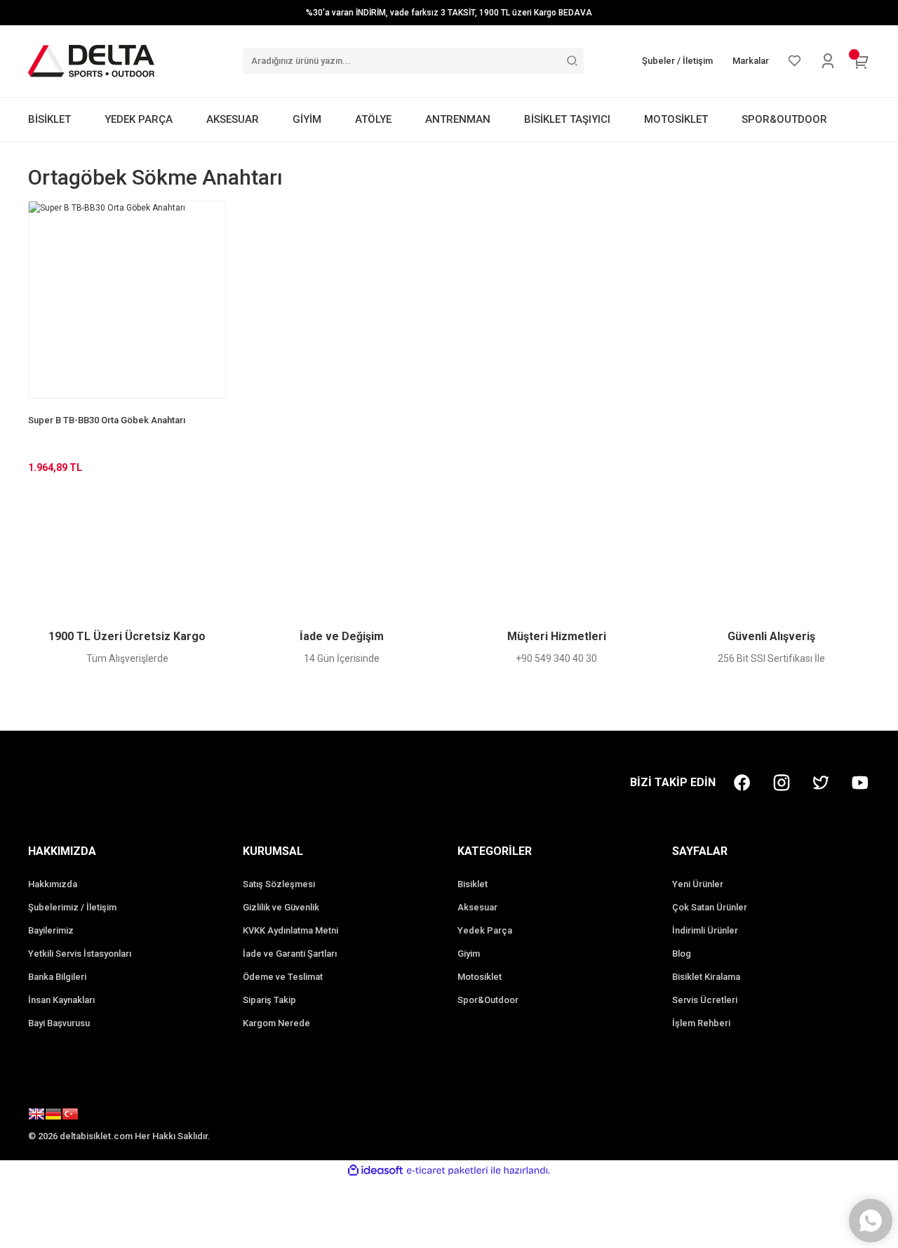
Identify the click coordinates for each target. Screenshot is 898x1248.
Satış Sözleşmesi (279, 884)
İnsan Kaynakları (61, 1000)
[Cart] (861, 61)
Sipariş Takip (269, 1000)
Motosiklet (479, 976)
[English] (36, 1116)
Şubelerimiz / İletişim (72, 907)
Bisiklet (472, 884)
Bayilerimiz (51, 930)
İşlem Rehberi (701, 1023)
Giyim (468, 953)
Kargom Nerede (276, 1023)
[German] (53, 1116)
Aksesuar (477, 907)
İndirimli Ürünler (705, 930)
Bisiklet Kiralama (706, 976)
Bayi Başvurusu (59, 1023)
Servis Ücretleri (704, 1000)
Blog (681, 953)
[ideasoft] (375, 1170)
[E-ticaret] (447, 1170)
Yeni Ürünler (697, 884)
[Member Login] (827, 61)
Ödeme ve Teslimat (283, 976)
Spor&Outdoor (487, 1000)
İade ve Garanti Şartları (290, 953)
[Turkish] (70, 1116)
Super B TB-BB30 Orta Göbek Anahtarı (106, 420)
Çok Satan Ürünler (709, 907)
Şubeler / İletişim (677, 60)
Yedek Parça (484, 930)
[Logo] (91, 60)
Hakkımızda (52, 884)
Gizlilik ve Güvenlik (281, 907)
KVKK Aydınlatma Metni (290, 930)
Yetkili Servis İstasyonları (79, 953)
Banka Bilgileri (57, 976)
